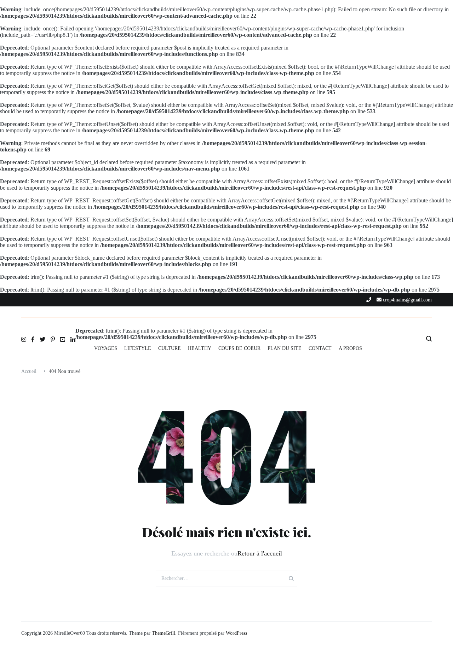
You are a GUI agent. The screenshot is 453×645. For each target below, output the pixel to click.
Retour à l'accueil (259, 553)
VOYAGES (105, 348)
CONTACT (320, 348)
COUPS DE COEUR (239, 348)
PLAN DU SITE (285, 348)
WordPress (236, 633)
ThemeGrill (163, 633)
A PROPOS (350, 348)
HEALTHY (199, 348)
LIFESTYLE (137, 348)
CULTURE (169, 348)
